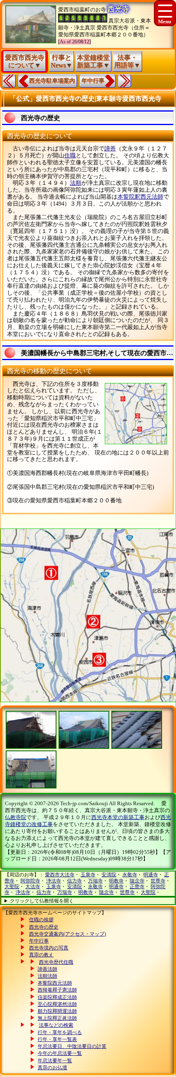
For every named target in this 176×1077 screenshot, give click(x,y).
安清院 (109, 875)
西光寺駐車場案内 (52, 81)
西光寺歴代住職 (56, 962)
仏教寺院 (15, 817)
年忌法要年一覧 (55, 1061)
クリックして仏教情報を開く (42, 901)
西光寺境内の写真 (48, 948)
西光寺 (118, 9)
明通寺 (150, 875)
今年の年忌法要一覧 (60, 1053)
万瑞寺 (95, 881)
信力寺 (74, 881)
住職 (70, 155)
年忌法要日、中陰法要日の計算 (72, 1046)
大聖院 (12, 886)
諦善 (110, 149)
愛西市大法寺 (59, 875)
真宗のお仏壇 (52, 1067)
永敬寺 (129, 875)
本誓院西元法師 (55, 983)
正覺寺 (137, 886)
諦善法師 (47, 969)
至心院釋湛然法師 (57, 1004)
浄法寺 (53, 881)
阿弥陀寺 (30, 881)
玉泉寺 (88, 875)
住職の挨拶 (41, 920)
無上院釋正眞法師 (57, 1018)
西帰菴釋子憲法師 (57, 990)
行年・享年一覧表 (57, 1039)
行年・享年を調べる (60, 1032)
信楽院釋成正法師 (57, 997)
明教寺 (116, 881)
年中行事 (92, 81)
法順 (75, 183)
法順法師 (47, 976)
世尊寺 (158, 881)
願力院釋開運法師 (57, 1011)
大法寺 (32, 886)
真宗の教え (41, 955)
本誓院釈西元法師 (140, 197)
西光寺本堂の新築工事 (117, 817)
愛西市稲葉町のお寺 (82, 10)
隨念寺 (137, 881)
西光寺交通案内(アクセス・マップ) (67, 934)
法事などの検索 (56, 1025)
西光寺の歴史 (44, 927)
